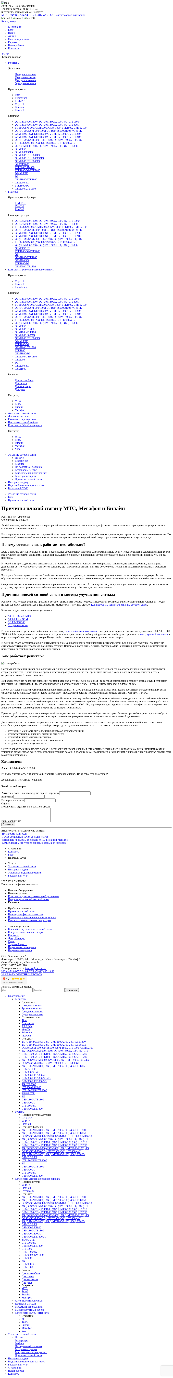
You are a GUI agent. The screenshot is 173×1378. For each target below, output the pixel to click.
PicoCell (19, 110)
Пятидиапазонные (25, 74)
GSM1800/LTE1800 (26, 179)
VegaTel (19, 104)
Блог (11, 29)
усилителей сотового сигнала (80, 631)
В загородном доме (26, 476)
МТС (18, 400)
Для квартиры (23, 386)
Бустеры (13, 191)
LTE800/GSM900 (24, 167)
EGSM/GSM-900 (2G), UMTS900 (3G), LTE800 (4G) (45, 142)
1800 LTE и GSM (18, 619)
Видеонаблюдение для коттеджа (26, 485)
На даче (19, 457)
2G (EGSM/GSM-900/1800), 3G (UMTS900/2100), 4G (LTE (48, 130)
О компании (15, 26)
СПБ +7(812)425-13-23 (42, 15)
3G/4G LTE (21, 173)
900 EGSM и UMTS (19, 616)
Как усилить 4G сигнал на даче (26, 932)
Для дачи (20, 389)
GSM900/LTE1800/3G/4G (29, 158)
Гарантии (13, 42)
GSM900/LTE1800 (25, 188)
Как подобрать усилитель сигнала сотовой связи (119, 604)
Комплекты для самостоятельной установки (33, 896)
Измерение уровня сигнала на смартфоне (32, 917)
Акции (12, 36)
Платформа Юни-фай (14, 833)
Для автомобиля (24, 380)
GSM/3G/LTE (22, 149)
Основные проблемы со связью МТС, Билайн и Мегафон (35, 839)
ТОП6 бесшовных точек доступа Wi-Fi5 (25, 836)
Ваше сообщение (11, 820)
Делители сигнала (18, 416)
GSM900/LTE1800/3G (27, 161)
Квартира (13, 935)
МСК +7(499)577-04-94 (15, 15)
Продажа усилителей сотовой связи (28, 899)
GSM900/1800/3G (25, 335)
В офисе (19, 463)
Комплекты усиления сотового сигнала (31, 269)
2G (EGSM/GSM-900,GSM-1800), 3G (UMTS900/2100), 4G (48, 139)
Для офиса (21, 383)
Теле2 (18, 403)
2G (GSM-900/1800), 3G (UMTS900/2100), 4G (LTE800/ (46, 146)
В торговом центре (26, 469)
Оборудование (16, 995)
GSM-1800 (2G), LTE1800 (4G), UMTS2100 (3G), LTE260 (48, 133)
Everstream (21, 97)
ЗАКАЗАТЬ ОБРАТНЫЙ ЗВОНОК (21, 974)
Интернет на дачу (18, 482)
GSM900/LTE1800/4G (27, 155)
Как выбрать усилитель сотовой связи (30, 929)
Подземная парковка (20, 950)
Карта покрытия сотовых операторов (29, 920)
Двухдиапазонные (25, 80)
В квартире (21, 460)
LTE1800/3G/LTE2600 (27, 170)
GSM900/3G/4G (24, 152)
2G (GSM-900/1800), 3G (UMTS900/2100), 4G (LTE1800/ (47, 121)
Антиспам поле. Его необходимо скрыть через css (30, 793)
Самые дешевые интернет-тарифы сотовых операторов (34, 842)
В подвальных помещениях (31, 473)
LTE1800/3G (22, 185)
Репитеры (13, 62)
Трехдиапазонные (25, 77)
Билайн (19, 407)
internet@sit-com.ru (35, 968)
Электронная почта (12, 800)
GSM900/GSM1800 (26, 356)
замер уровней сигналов (154, 634)
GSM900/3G (22, 182)
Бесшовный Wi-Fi (18, 488)
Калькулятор (8, 21)
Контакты (13, 48)
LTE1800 (20, 350)
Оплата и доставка (19, 39)
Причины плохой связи (28, 479)
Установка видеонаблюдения (24, 872)
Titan (17, 94)
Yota (17, 448)
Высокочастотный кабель (23, 422)
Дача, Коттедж (16, 938)
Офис (11, 941)
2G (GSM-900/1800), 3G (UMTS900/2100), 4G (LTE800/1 (47, 124)
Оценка (5, 803)
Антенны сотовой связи (22, 413)
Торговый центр (17, 944)
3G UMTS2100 (16, 622)
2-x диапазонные (18, 625)
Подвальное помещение (22, 947)
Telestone (20, 107)
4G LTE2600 (22, 164)
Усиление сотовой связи (22, 454)
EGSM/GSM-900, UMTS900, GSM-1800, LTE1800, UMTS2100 (50, 127)
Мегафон (20, 410)
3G (16, 176)
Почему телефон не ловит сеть (25, 914)
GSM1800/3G (22, 353)
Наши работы (16, 45)
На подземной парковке (28, 466)
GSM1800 (20, 368)
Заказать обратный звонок (70, 15)
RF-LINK (20, 101)
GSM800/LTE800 (24, 329)
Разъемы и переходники (22, 419)
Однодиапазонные (25, 83)
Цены (11, 32)
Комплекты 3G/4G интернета (25, 425)
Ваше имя (7, 796)
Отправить (72, 990)
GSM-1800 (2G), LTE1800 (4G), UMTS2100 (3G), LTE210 (48, 136)
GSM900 (20, 359)
